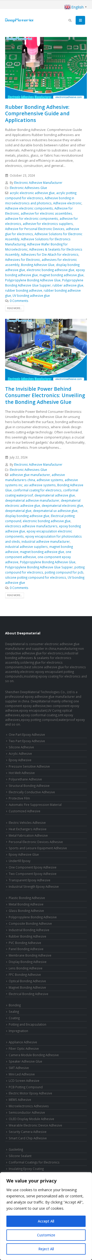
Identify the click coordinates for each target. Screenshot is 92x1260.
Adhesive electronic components (29, 208)
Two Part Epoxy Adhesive (27, 741)
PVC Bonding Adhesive (25, 943)
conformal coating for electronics (37, 490)
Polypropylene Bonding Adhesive (33, 917)
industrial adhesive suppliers (26, 547)
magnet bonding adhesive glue (61, 275)
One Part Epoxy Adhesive (27, 734)
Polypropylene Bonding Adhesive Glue (33, 280)
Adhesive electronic (67, 203)
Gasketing (16, 1149)
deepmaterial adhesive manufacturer (32, 500)
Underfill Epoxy (19, 861)
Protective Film (19, 798)
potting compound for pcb (64, 572)
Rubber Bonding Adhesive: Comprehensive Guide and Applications (37, 113)
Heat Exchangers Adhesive (28, 829)
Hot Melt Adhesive (22, 773)
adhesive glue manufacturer (30, 475)
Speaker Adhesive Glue (25, 1061)
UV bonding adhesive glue (31, 295)
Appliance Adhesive (23, 1042)
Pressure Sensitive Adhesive (29, 766)
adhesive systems (50, 480)
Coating (14, 1018)
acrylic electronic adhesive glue (32, 193)
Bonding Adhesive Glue (37, 265)
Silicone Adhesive (21, 747)
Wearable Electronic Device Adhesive (35, 1125)
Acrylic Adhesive (20, 753)
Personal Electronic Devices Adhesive (36, 842)
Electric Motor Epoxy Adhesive (30, 1093)
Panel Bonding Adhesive (26, 949)
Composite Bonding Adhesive (30, 923)
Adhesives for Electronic (22, 259)
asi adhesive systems (40, 485)
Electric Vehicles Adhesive (27, 822)
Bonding (15, 1005)
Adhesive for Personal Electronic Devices (34, 229)
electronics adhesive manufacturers (31, 526)
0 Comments (19, 301)
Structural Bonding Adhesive (29, 786)
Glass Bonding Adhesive (26, 911)
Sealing (14, 1011)
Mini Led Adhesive (22, 1074)
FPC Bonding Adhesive (25, 974)
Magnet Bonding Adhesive (27, 987)
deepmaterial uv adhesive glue (55, 511)
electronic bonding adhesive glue (50, 270)
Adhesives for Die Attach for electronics (49, 254)
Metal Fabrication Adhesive (28, 835)
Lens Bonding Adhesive (25, 968)
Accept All (46, 1221)
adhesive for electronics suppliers (48, 224)
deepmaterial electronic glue (62, 505)
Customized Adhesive (24, 811)
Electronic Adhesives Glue (28, 188)
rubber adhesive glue (67, 285)
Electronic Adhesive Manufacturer (38, 182)
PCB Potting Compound (26, 1087)
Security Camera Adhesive (28, 1132)
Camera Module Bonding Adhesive (34, 1055)
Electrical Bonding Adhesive (28, 994)
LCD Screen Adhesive (24, 1080)
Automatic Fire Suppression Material (35, 805)
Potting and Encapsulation (27, 1024)
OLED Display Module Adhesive (31, 1119)
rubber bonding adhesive (23, 290)
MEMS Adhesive (20, 1099)
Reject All (46, 1248)
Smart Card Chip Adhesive (28, 1138)
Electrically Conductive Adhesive (32, 792)
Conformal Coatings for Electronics (34, 1162)
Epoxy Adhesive (20, 760)
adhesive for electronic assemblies (46, 213)
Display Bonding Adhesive (28, 962)
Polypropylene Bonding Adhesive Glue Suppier (39, 567)
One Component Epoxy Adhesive (32, 867)
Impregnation (18, 1031)
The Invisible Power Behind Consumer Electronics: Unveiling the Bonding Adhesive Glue (45, 395)
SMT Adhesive (19, 1068)
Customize (46, 1235)
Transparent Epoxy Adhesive (29, 880)
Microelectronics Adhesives (29, 1106)
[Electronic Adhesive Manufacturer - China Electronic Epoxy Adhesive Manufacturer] (19, 20)
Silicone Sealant (20, 1156)
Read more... (14, 308)
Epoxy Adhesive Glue (24, 854)
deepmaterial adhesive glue (54, 495)
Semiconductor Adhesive (27, 1112)
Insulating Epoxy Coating (26, 1169)
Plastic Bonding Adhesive (27, 898)
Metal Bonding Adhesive (26, 904)
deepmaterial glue (18, 511)
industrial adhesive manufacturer (45, 541)
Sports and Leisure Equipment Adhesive (38, 848)
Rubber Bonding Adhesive (27, 936)
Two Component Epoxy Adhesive (32, 874)
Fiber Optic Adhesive (24, 1048)
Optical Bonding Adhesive (27, 981)
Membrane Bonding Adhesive (30, 955)
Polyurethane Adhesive (25, 779)
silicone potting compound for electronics (35, 577)
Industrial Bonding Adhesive (29, 930)
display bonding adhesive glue (27, 516)
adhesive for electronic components (31, 218)
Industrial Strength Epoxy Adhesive (34, 886)
